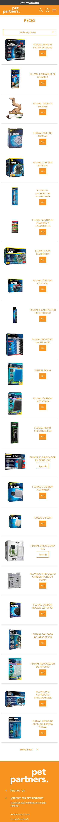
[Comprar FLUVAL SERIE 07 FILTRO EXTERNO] (14, 49)
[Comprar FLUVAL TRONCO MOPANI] (14, 108)
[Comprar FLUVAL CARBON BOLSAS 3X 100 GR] (14, 610)
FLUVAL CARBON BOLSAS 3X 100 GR (42, 606)
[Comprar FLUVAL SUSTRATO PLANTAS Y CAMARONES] (14, 226)
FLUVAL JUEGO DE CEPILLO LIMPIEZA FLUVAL (43, 723)
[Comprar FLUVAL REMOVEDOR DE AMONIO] (14, 668)
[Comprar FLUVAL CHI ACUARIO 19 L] (14, 551)
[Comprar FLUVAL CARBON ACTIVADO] (14, 403)
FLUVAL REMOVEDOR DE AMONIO (43, 665)
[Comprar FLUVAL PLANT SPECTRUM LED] (14, 433)
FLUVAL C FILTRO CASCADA (42, 282)
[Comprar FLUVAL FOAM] (14, 374)
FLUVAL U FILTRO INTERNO (42, 164)
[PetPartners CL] (11, 10)
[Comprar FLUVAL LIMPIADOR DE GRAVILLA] (14, 79)
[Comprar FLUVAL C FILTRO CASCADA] (14, 285)
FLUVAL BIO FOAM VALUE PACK (42, 341)
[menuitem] (41, 10)
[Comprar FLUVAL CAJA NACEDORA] (14, 256)
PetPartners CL (17, 814)
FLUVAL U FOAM (43, 517)
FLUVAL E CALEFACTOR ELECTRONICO (43, 311)
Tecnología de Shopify (20, 819)
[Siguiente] (37, 750)
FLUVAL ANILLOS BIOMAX (42, 134)
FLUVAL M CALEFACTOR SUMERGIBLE (42, 193)
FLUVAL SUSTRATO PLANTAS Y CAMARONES (42, 222)
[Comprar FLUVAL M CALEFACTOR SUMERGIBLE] (14, 197)
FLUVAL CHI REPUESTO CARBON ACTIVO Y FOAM (43, 576)
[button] (41, 10)
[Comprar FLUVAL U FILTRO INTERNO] (14, 167)
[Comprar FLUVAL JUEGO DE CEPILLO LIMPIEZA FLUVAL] (14, 727)
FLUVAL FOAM (43, 370)
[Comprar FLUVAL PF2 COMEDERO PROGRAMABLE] (14, 698)
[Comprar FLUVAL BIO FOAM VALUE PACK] (14, 344)
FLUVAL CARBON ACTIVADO (42, 400)
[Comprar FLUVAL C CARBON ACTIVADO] (14, 492)
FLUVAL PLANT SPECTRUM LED (42, 429)
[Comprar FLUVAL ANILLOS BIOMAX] (14, 138)
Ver (42, 53)
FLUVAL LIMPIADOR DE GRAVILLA (43, 75)
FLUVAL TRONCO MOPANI (42, 105)
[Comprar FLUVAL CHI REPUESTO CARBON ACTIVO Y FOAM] (14, 580)
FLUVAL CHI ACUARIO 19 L (43, 547)
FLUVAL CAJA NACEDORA (42, 252)
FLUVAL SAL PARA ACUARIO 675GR (43, 635)
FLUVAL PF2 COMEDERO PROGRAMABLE (43, 694)
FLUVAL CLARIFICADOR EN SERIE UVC (43, 459)
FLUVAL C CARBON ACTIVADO (42, 488)
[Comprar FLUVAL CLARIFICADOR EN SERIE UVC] (14, 462)
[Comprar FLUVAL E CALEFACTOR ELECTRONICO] (14, 315)
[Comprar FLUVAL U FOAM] (14, 521)
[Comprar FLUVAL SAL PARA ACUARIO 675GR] (14, 639)
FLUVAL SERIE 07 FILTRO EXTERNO (42, 46)
